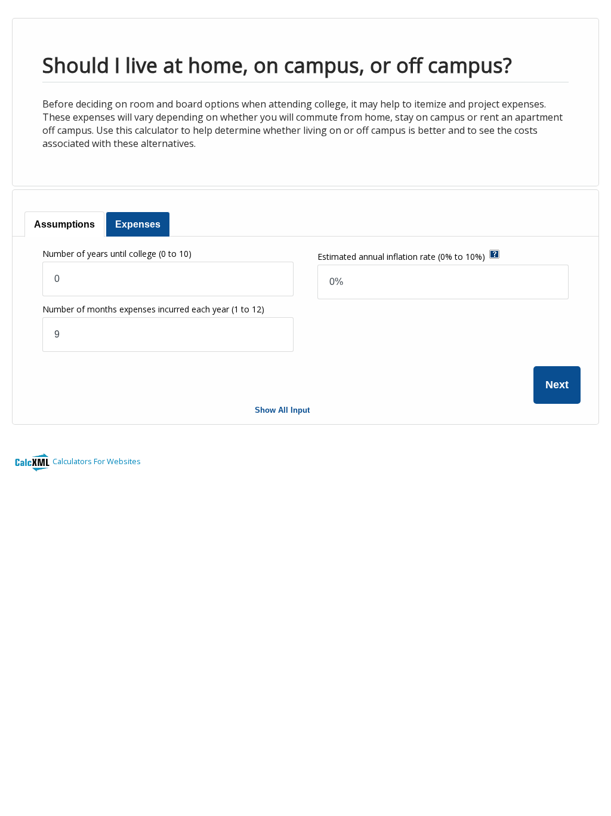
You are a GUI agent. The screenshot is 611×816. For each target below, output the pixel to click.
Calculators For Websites (97, 461)
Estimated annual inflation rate (401, 256)
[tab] (64, 224)
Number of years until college (117, 253)
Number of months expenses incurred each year (153, 309)
